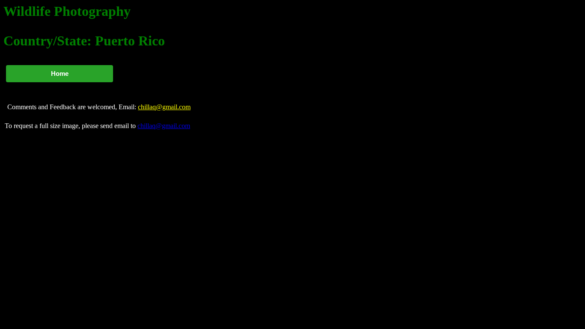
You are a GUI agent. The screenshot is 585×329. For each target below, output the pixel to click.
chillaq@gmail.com (164, 107)
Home (60, 73)
